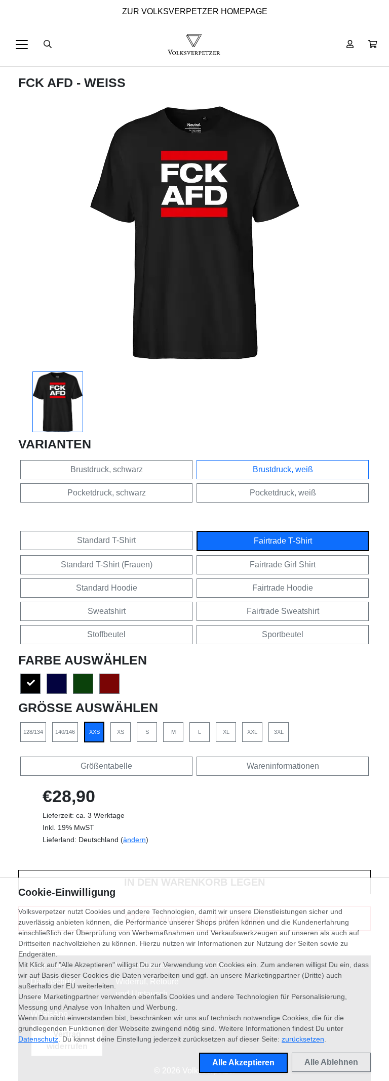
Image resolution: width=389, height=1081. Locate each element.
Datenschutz (38, 1039)
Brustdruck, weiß (283, 469)
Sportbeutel (282, 634)
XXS (94, 732)
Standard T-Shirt (106, 540)
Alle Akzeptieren (243, 1062)
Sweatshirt (107, 611)
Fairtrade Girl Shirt (283, 564)
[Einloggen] (350, 44)
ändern (134, 840)
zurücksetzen (303, 1039)
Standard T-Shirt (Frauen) (106, 564)
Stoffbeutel (106, 634)
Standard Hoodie (106, 588)
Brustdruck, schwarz (106, 469)
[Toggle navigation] (21, 44)
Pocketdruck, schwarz (106, 492)
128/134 (33, 732)
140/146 (65, 732)
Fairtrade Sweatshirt (283, 611)
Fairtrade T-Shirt (283, 540)
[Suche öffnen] (47, 44)
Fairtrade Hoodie (282, 588)
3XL (279, 732)
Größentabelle (106, 766)
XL (226, 732)
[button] (372, 44)
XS (120, 732)
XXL (252, 732)
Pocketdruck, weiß (283, 492)
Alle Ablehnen (331, 1062)
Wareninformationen (283, 766)
